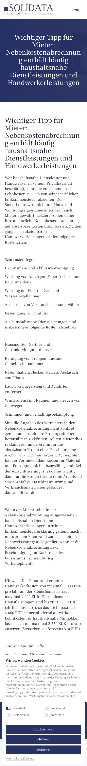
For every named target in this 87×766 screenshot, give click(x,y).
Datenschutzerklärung (20, 758)
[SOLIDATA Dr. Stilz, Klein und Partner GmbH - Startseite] (28, 9)
